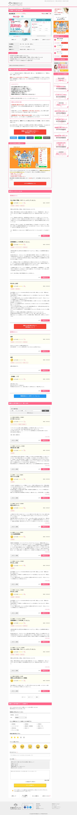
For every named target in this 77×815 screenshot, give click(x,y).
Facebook (31, 137)
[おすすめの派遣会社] (61, 82)
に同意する (30, 781)
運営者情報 (38, 803)
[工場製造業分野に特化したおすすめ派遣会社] (61, 147)
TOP (10, 8)
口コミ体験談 (24, 40)
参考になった (45, 235)
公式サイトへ (64, 49)
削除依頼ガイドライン (40, 808)
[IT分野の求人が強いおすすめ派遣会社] (61, 98)
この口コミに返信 (14, 440)
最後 (37, 697)
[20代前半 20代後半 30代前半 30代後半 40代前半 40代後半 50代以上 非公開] (21, 718)
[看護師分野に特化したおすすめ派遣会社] (61, 131)
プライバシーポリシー (56, 808)
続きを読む (47, 436)
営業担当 (17, 205)
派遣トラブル (25, 362)
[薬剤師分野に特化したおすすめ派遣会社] (61, 139)
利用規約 (28, 781)
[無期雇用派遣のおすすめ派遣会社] (61, 90)
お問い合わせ (38, 805)
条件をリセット (30, 412)
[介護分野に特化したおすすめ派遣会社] (61, 123)
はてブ (22, 137)
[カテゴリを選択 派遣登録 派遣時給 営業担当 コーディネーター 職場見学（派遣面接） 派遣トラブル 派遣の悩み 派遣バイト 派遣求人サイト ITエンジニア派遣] (21, 411)
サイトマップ (54, 805)
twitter (14, 137)
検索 (45, 410)
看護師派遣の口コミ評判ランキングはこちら (30, 395)
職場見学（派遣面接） (22, 424)
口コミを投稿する (30, 785)
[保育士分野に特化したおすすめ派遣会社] (61, 115)
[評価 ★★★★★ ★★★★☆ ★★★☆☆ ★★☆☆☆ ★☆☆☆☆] (14, 411)
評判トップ (14, 39)
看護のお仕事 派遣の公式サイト (30, 131)
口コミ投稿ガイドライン (19, 791)
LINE (39, 137)
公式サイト (45, 39)
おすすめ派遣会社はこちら (30, 183)
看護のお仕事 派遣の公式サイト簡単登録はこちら (30, 326)
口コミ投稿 (35, 39)
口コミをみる (57, 49)
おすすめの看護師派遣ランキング (17, 8)
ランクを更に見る (61, 59)
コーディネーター (19, 247)
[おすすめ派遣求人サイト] (61, 107)
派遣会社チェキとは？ (56, 803)
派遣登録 (12, 205)
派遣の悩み (22, 205)
